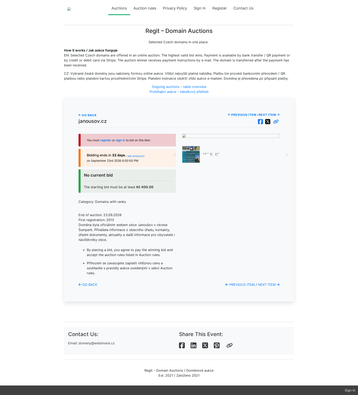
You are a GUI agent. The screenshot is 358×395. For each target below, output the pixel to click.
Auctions (119, 8)
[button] (275, 121)
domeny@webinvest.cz (97, 343)
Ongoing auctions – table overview (179, 87)
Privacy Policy (175, 8)
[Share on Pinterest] (217, 346)
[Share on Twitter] (205, 346)
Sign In (200, 8)
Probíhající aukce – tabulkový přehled (179, 92)
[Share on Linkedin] (193, 346)
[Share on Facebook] (182, 346)
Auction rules (144, 8)
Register (219, 8)
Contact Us (243, 8)
